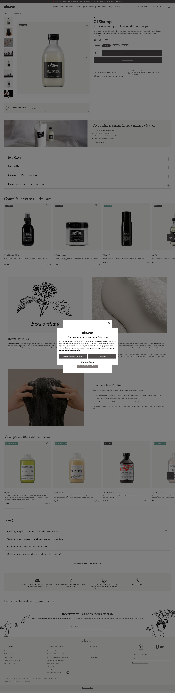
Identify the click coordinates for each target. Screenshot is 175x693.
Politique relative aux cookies (83, 349)
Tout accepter (102, 356)
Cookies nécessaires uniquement (73, 356)
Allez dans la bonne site (87, 365)
